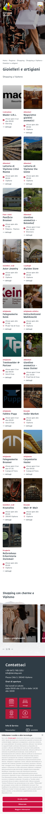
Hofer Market (31, 413)
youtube (34, 730)
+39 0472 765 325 (14, 670)
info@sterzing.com (13, 673)
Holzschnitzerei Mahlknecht (32, 316)
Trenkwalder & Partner (11, 364)
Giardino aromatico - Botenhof (30, 220)
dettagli (8, 127)
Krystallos (8, 507)
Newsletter (10, 730)
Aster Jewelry (10, 268)
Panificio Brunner (8, 219)
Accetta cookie (22, 799)
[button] (42, 735)
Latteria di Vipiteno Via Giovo (30, 169)
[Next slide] (12, 649)
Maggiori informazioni (22, 809)
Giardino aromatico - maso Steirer (30, 365)
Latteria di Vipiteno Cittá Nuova (11, 169)
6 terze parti (12, 738)
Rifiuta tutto (22, 804)
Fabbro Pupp (10, 413)
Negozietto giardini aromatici (30, 118)
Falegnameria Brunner (10, 461)
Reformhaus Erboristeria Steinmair (9, 556)
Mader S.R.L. (10, 115)
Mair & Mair (31, 507)
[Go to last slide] (4, 649)
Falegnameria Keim (10, 316)
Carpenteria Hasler (30, 461)
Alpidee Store (31, 268)
